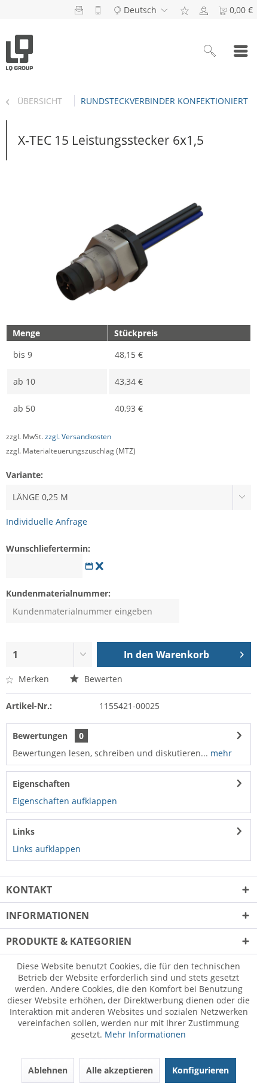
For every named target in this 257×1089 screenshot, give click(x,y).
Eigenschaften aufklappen (65, 801)
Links (24, 831)
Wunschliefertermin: (48, 548)
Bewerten (102, 679)
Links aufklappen (47, 848)
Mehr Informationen (145, 1034)
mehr (220, 753)
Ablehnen (48, 1070)
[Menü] (241, 52)
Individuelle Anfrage (46, 521)
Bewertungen (40, 735)
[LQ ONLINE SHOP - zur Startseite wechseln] (19, 52)
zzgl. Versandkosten (78, 436)
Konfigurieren (200, 1070)
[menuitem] (184, 10)
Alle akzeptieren (119, 1070)
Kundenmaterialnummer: (58, 593)
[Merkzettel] (184, 10)
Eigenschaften (41, 783)
